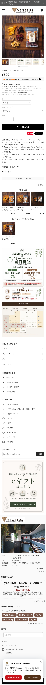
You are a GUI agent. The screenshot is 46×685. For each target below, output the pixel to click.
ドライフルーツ (8, 354)
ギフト (4, 359)
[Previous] (3, 37)
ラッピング (6, 364)
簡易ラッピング (7, 107)
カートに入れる (23, 127)
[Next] (43, 37)
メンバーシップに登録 (10, 86)
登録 (40, 454)
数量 (3, 116)
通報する (40, 185)
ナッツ (4, 349)
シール (4, 99)
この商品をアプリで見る (23, 178)
